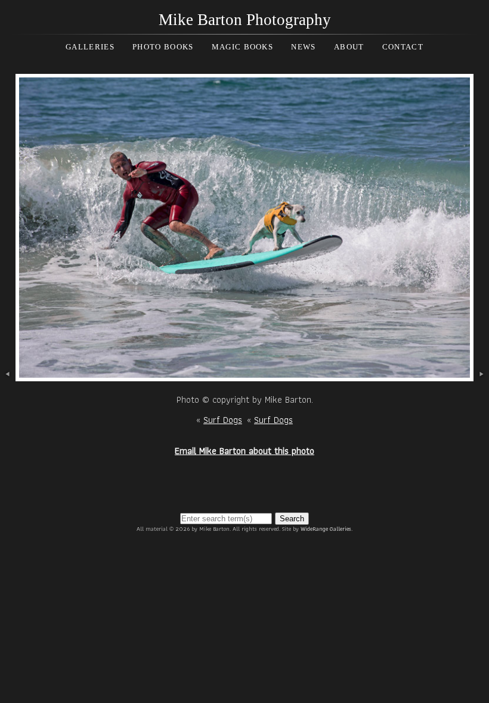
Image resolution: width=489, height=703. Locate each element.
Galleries (90, 46)
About (349, 46)
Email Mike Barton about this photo (244, 450)
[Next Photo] (244, 374)
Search (292, 518)
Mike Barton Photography (245, 20)
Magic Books (242, 46)
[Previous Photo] (8, 374)
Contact (402, 46)
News (303, 46)
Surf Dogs (222, 419)
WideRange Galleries (326, 529)
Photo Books (162, 46)
